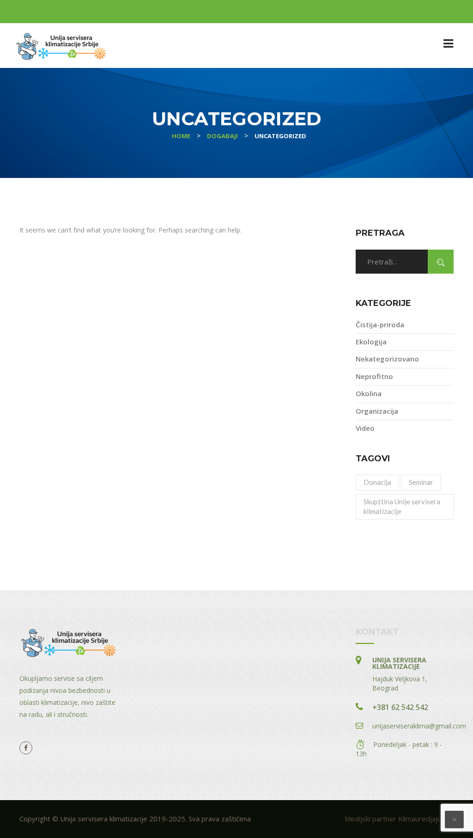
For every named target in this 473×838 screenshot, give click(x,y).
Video (365, 428)
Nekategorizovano (387, 358)
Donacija (377, 482)
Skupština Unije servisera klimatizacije (402, 506)
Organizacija (377, 411)
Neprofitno (374, 376)
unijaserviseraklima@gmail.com (419, 726)
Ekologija (371, 341)
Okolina (369, 393)
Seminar (421, 482)
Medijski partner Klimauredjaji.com (399, 818)
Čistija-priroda (380, 324)
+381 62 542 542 (400, 707)
